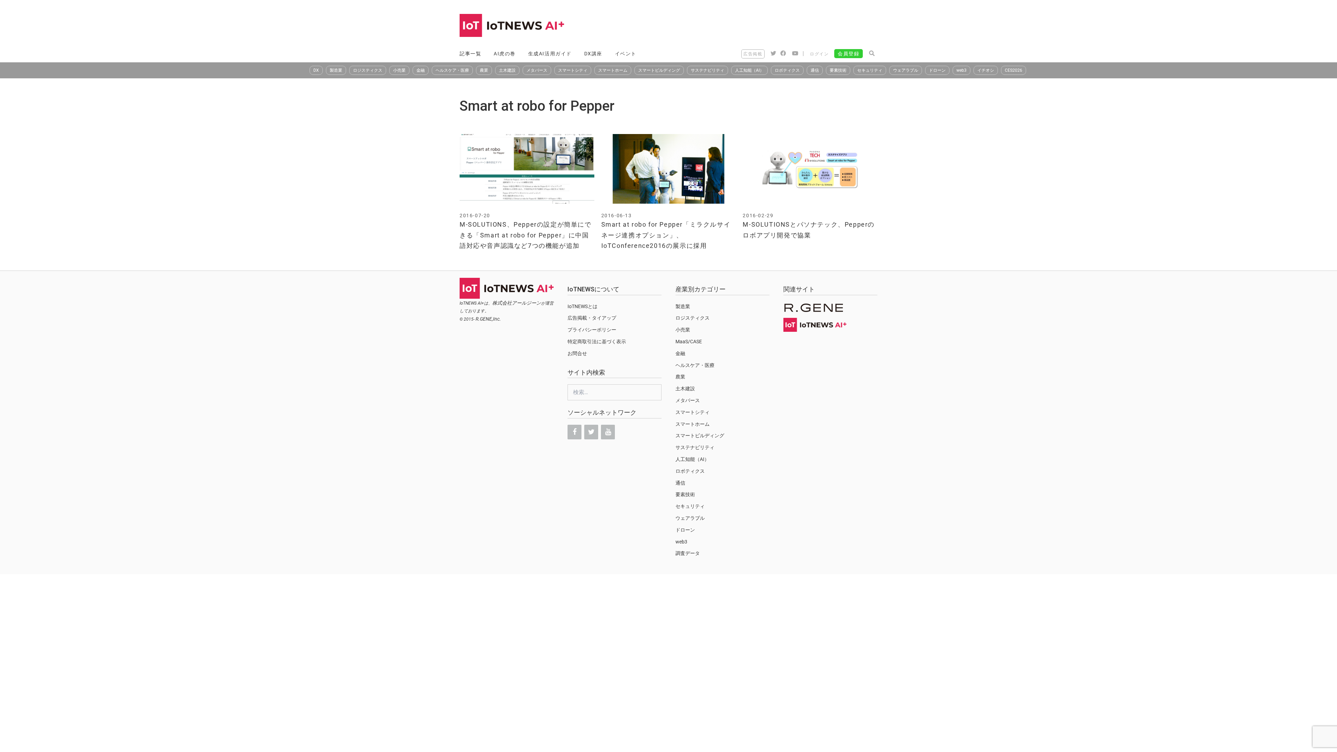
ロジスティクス (367, 70)
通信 (815, 70)
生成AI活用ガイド (550, 53)
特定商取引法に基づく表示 (597, 341)
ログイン (819, 54)
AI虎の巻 (505, 53)
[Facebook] (574, 432)
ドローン (937, 70)
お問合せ (577, 353)
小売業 (399, 70)
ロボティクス (787, 70)
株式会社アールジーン (516, 303)
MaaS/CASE (688, 341)
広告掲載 (752, 54)
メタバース (536, 70)
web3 (961, 70)
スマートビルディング (659, 70)
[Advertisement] (750, 26)
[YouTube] (608, 432)
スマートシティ (572, 70)
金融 (420, 70)
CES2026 (1013, 70)
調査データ (687, 553)
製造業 (336, 70)
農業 (484, 70)
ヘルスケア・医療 (452, 70)
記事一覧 (470, 53)
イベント (625, 53)
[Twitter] (591, 432)
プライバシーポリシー (592, 329)
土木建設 (507, 70)
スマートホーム (612, 70)
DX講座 (593, 53)
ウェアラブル (905, 70)
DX (316, 70)
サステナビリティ (707, 70)
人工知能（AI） (749, 70)
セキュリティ (869, 70)
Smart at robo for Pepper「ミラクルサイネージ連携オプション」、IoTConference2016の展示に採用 (666, 235)
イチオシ (985, 70)
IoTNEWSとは (582, 306)
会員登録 (848, 53)
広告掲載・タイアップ (592, 318)
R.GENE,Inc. (488, 319)
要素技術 (838, 70)
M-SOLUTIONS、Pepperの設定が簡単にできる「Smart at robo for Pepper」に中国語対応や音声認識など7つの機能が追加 (526, 235)
